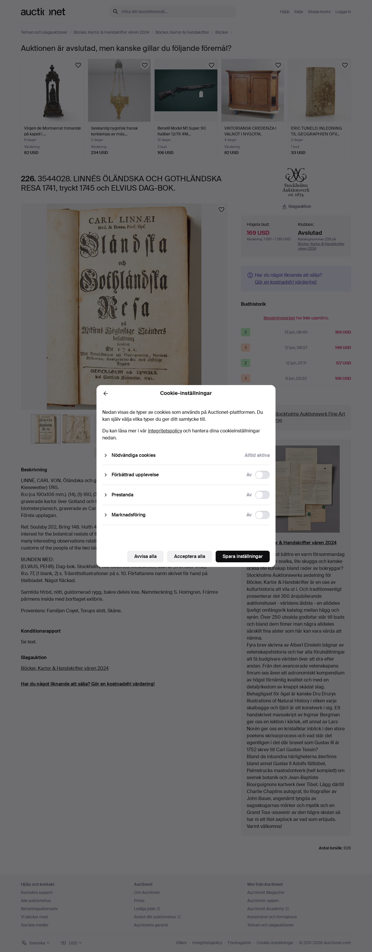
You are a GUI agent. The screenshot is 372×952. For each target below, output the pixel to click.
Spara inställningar (243, 556)
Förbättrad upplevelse (135, 475)
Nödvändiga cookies (133, 455)
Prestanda (122, 495)
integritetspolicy (165, 431)
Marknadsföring (129, 515)
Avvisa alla (145, 556)
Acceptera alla (189, 556)
